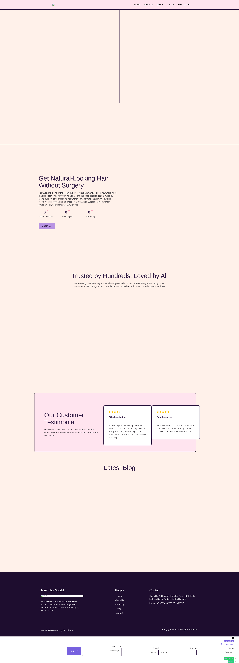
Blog (171, 4)
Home (137, 4)
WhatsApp (229, 658)
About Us (148, 4)
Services (161, 4)
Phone (231, 661)
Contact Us (184, 4)
